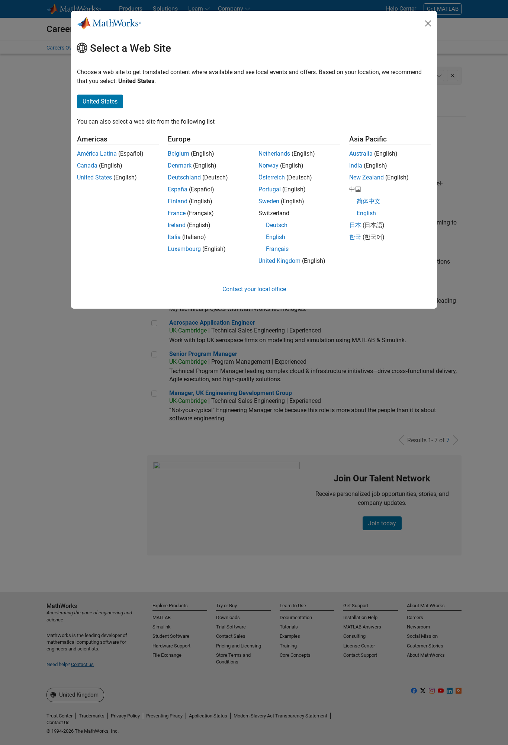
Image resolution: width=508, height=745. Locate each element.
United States (94, 177)
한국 (355, 237)
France (177, 213)
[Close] (428, 23)
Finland (177, 201)
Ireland (177, 225)
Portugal (269, 189)
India (355, 165)
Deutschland (184, 177)
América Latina (97, 153)
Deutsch (276, 225)
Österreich (271, 177)
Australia (361, 153)
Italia (174, 237)
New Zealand (366, 177)
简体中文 (368, 201)
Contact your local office (254, 289)
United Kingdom (279, 260)
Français (277, 248)
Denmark (180, 165)
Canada (87, 165)
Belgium (178, 153)
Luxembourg (184, 248)
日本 (355, 225)
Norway (268, 165)
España (177, 189)
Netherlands (274, 153)
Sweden (268, 201)
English (275, 237)
